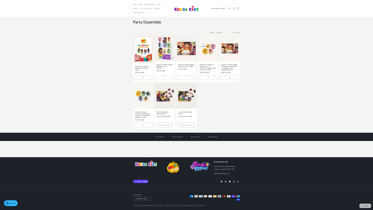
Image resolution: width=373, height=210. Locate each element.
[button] (136, 8)
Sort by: (212, 33)
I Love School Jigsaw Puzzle (185, 113)
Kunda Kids (140, 205)
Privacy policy (159, 137)
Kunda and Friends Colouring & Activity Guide (142, 68)
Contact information (200, 205)
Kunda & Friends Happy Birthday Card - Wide (186, 65)
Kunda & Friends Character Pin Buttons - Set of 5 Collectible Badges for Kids (142, 114)
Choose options (164, 125)
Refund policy (195, 137)
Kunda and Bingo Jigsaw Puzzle (162, 113)
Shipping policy (213, 137)
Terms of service (177, 137)
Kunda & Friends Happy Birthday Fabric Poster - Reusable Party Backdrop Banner (229, 67)
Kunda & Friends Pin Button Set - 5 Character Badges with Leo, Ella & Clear (208, 67)
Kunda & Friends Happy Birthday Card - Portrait (165, 66)
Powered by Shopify (149, 205)
